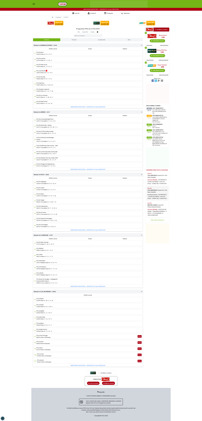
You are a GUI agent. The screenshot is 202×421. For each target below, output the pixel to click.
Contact (88, 395)
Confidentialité (106, 395)
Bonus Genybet (150, 74)
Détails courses (53, 48)
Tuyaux (90, 48)
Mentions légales (96, 395)
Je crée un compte (93, 383)
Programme (58, 17)
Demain (92, 32)
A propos (113, 395)
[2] (152, 51)
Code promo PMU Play (163, 60)
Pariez (139, 336)
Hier (79, 32)
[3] (152, 66)
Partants (74, 39)
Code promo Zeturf (164, 45)
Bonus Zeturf (149, 45)
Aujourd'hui (85, 32)
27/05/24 (66, 17)
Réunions (46, 39)
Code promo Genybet (163, 74)
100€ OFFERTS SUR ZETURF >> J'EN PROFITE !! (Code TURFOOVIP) (101, 9)
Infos (129, 39)
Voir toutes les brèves (157, 220)
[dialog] (2, 418)
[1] (152, 36)
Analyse (125, 48)
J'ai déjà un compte (108, 383)
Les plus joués (101, 39)
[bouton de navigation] (34, 4)
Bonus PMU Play (150, 60)
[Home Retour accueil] (62, 4)
